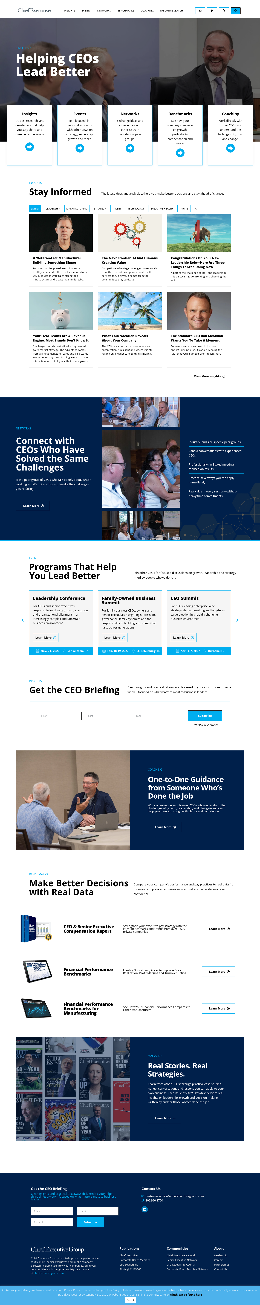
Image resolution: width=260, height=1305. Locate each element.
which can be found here (186, 1294)
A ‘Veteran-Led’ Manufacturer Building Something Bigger (57, 260)
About (219, 1248)
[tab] (35, 208)
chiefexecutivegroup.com (49, 1273)
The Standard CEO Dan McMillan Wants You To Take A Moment (197, 338)
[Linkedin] (144, 1209)
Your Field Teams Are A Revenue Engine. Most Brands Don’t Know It (61, 338)
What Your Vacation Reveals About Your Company (125, 338)
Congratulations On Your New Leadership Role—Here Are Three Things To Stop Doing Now (198, 262)
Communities (177, 1248)
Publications (129, 1248)
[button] (22, 620)
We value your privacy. (205, 725)
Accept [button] (130, 1300)
